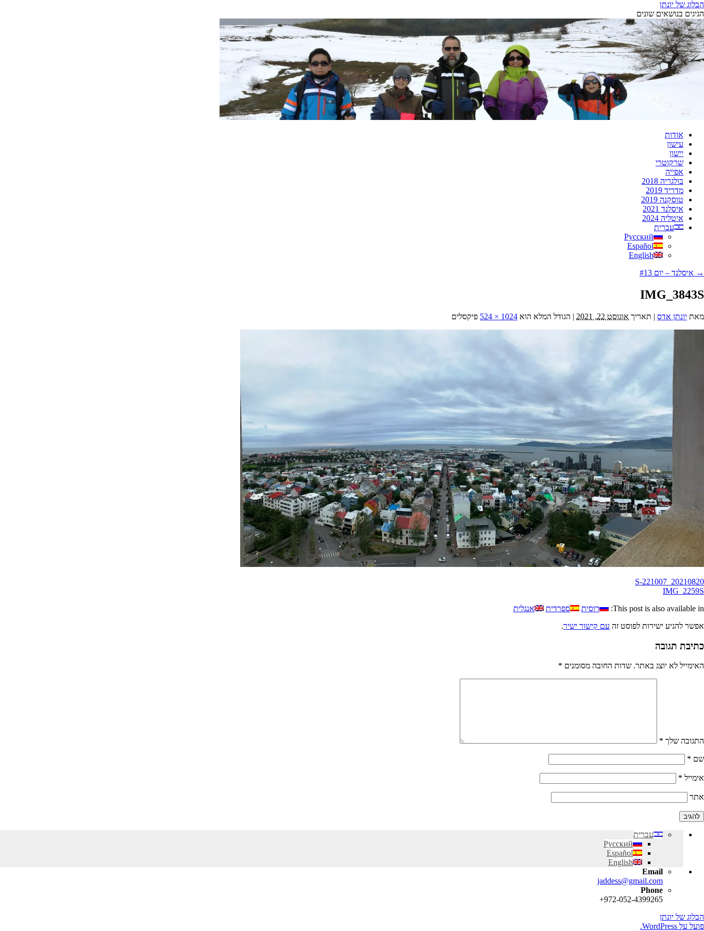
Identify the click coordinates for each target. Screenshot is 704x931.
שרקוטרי (669, 162)
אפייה (674, 171)
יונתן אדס (672, 316)
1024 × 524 (498, 316)
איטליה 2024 (662, 218)
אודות (674, 134)
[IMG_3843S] (472, 564)
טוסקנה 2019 (662, 199)
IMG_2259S (683, 591)
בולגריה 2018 (662, 181)
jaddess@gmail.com (630, 880)
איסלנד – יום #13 (672, 272)
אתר (697, 796)
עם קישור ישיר (586, 626)
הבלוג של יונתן (682, 4)
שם (695, 758)
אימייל (691, 777)
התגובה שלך (681, 740)
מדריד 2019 (664, 190)
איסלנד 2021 (663, 208)
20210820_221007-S (669, 581)
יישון (676, 153)
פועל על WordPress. (672, 926)
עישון (675, 144)
